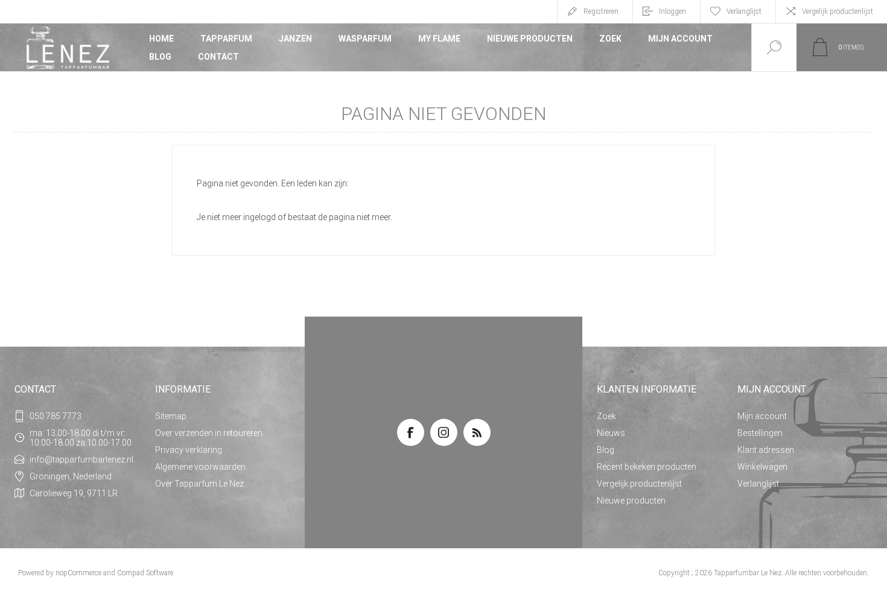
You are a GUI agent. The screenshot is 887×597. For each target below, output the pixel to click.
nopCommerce (78, 573)
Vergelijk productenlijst (837, 11)
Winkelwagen (762, 467)
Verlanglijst (758, 483)
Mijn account (680, 38)
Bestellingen (760, 433)
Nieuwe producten (530, 38)
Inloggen (672, 11)
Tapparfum (226, 38)
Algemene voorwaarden (200, 467)
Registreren (600, 11)
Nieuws (611, 433)
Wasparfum (365, 38)
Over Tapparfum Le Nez (199, 483)
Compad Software (145, 573)
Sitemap (170, 416)
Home (161, 38)
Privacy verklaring (188, 450)
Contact (218, 57)
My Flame (439, 38)
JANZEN (295, 38)
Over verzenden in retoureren (208, 433)
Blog (160, 57)
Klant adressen (765, 450)
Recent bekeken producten (646, 467)
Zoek (610, 38)
